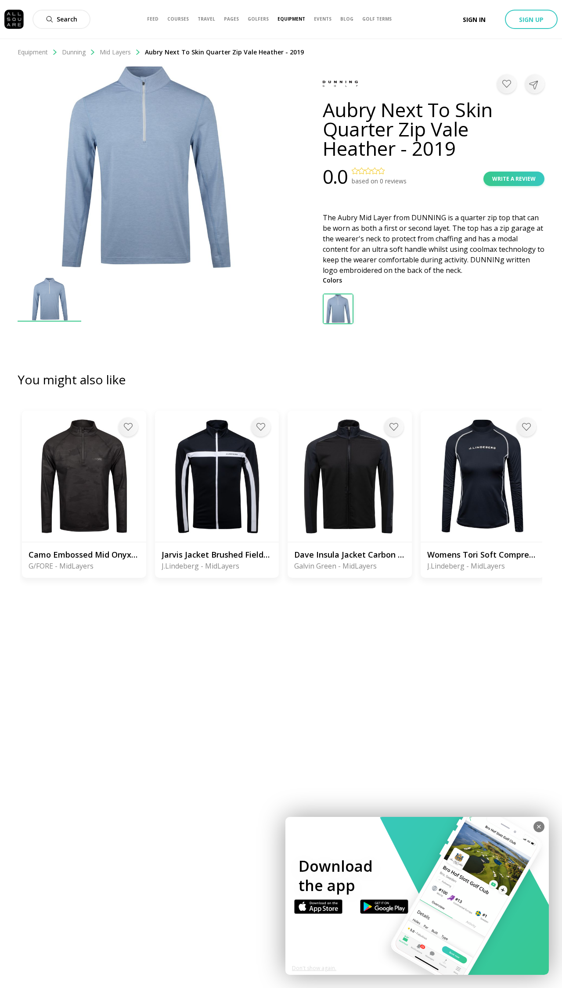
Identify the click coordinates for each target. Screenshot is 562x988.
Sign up (531, 19)
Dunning (74, 52)
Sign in (474, 19)
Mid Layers (115, 52)
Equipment (33, 52)
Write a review (514, 179)
